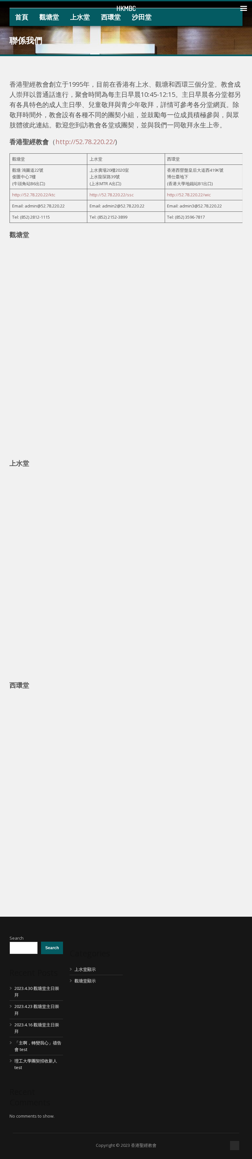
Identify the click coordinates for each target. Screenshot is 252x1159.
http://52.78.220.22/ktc (33, 195)
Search (17, 938)
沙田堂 (142, 16)
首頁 (21, 16)
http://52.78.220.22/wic (189, 195)
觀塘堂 (49, 16)
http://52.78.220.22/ (85, 141)
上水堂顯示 (85, 969)
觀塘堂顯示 (85, 981)
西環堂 (111, 16)
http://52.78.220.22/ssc (112, 195)
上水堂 (80, 16)
